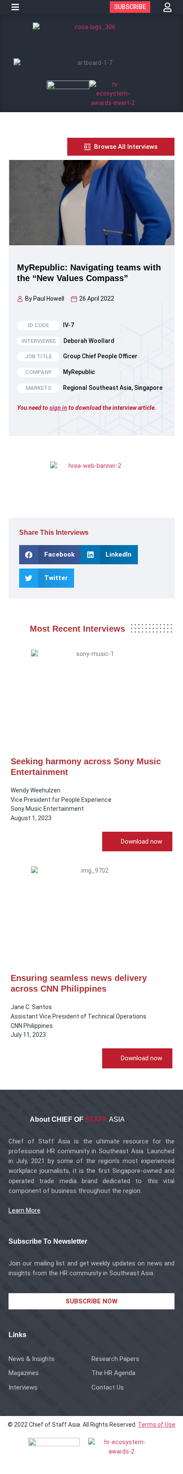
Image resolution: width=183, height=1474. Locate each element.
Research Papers (115, 1359)
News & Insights (31, 1359)
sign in (58, 407)
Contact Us (108, 1387)
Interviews (23, 1387)
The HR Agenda (113, 1373)
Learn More (24, 1210)
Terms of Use (156, 1424)
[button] (15, 7)
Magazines (24, 1373)
